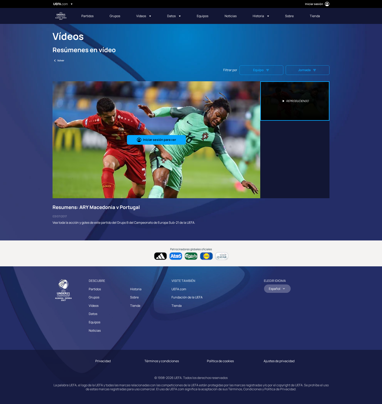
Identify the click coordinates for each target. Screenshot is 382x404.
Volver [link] (60, 60)
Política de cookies (220, 361)
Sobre (134, 297)
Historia (135, 289)
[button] (144, 16)
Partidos (95, 289)
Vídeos (93, 305)
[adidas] (160, 256)
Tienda (135, 305)
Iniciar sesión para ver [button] (159, 139)
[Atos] (175, 256)
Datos (93, 314)
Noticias (95, 330)
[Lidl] (206, 256)
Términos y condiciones (161, 361)
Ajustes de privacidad (279, 361)
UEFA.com (179, 289)
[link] (87, 16)
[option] (294, 101)
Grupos (94, 297)
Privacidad (103, 361)
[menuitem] (90, 16)
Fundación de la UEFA (187, 297)
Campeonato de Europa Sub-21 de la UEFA (61, 16)
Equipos (94, 322)
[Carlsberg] (191, 256)
